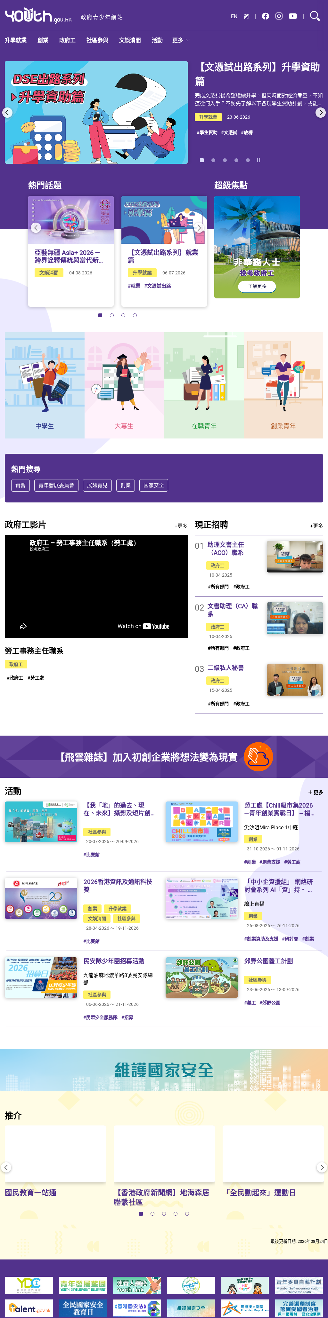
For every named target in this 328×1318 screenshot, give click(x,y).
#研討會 (290, 938)
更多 (177, 40)
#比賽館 (91, 854)
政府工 (67, 40)
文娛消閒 (130, 40)
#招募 (127, 1017)
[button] (265, 16)
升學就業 (16, 40)
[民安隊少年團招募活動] (41, 977)
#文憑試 (229, 132)
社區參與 (97, 40)
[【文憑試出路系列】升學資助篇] (96, 112)
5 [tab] (248, 160)
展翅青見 (97, 485)
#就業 (134, 285)
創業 (42, 40)
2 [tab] (213, 160)
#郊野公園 (269, 1002)
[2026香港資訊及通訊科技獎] (41, 898)
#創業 (250, 862)
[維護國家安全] (164, 1070)
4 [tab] (236, 160)
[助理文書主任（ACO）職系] (295, 556)
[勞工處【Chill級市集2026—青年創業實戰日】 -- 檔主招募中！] (202, 821)
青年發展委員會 (56, 485)
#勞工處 (36, 678)
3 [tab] (224, 160)
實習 (20, 485)
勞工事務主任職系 (34, 651)
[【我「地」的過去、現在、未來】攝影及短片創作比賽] (41, 821)
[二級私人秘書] (295, 680)
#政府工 (15, 678)
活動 (157, 40)
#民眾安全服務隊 (100, 1017)
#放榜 (247, 132)
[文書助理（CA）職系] (295, 618)
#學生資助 (207, 132)
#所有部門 (218, 586)
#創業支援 (269, 862)
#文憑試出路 (157, 285)
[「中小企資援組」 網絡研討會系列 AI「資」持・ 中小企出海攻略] (202, 898)
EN (234, 16)
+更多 (181, 525)
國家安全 (154, 485)
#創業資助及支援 (261, 938)
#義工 (250, 1002)
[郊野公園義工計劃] (202, 977)
